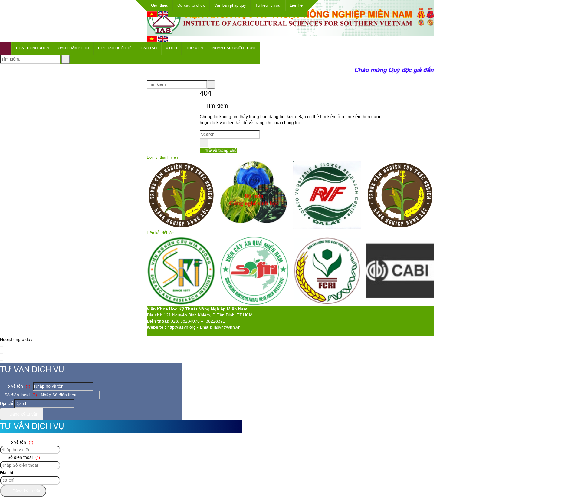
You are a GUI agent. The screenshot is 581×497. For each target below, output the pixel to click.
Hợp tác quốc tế (115, 48)
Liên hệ (296, 5)
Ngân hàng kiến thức (233, 48)
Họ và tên (16, 386)
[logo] (290, 32)
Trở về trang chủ (220, 150)
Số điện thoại (20, 395)
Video (171, 48)
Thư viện (194, 48)
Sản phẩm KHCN (73, 48)
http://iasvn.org (181, 327)
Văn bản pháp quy (230, 5)
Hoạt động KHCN (32, 48)
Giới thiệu (159, 5)
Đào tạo (149, 48)
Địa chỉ (6, 403)
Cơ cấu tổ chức (191, 5)
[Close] (1, 346)
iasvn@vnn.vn (227, 327)
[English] (163, 15)
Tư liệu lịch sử (268, 5)
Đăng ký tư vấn (23, 414)
